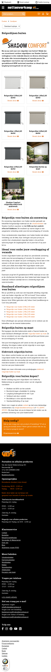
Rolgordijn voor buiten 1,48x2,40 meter (21, 309)
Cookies (4, 656)
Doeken (4, 21)
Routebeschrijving (8, 475)
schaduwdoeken (37, 223)
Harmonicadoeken (8, 560)
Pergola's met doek (9, 572)
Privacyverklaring (8, 643)
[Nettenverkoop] (23, 7)
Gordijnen (13, 21)
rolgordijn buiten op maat (37, 334)
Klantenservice (10, 433)
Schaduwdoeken (7, 557)
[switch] (5, 668)
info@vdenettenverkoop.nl (24, 408)
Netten (4, 565)
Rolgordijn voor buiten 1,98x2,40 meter (21, 312)
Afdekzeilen (6, 570)
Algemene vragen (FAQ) (10, 547)
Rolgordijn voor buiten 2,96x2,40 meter (21, 317)
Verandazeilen (7, 567)
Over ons (5, 543)
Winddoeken (6, 562)
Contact (4, 533)
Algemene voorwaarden (10, 641)
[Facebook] (3, 629)
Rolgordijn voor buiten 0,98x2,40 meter (21, 307)
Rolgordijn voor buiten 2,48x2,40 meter (21, 314)
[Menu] (3, 7)
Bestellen (5, 535)
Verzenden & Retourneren (11, 540)
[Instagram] (6, 629)
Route (4, 651)
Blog (3, 545)
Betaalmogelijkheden (9, 538)
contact (25, 405)
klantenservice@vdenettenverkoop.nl (15, 612)
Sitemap (5, 653)
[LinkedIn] (20, 629)
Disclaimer (5, 646)
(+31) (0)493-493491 (9, 597)
